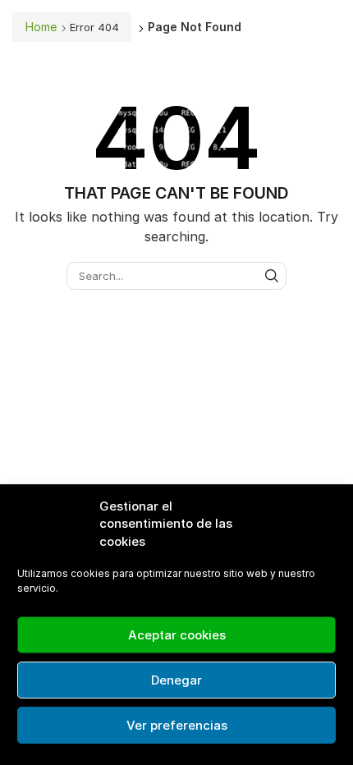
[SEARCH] (272, 276)
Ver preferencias (176, 725)
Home (41, 27)
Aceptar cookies (177, 635)
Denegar (176, 680)
